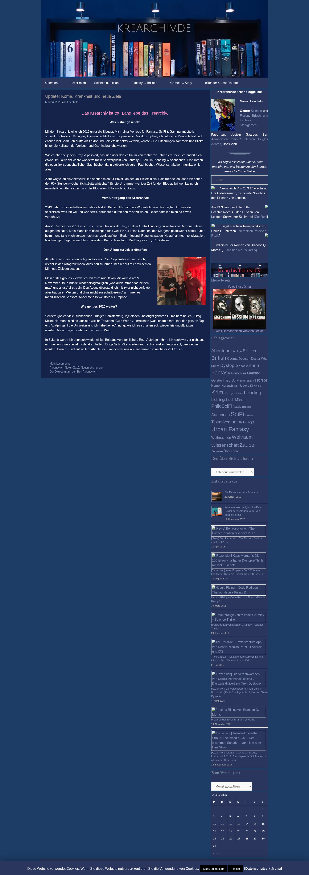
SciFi (237, 414)
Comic (232, 358)
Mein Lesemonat (60, 363)
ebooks (243, 365)
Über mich (78, 83)
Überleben (231, 451)
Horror (261, 380)
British (218, 358)
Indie (236, 386)
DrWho (215, 365)
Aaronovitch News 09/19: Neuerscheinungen (76, 367)
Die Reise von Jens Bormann (241, 492)
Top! (251, 422)
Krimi (217, 392)
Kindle (257, 385)
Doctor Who (259, 358)
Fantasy (220, 372)
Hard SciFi (231, 380)
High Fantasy (247, 380)
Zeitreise (217, 451)
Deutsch (244, 358)
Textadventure (224, 422)
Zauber (247, 445)
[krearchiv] (154, 38)
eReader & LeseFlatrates (222, 83)
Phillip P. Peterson (242, 139)
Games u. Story (181, 83)
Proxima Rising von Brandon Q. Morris (233, 719)
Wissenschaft (225, 445)
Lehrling (252, 392)
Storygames (248, 125)
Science (256, 110)
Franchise (238, 373)
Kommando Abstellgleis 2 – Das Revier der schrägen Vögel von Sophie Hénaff (242, 511)
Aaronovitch (219, 139)
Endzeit (254, 365)
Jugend (244, 385)
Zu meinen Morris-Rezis (239, 250)
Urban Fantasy (230, 429)
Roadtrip (246, 407)
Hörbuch (227, 385)
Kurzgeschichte (234, 393)
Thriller (243, 422)
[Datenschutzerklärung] (263, 868)
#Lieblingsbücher (239, 286)
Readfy (237, 406)
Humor (216, 385)
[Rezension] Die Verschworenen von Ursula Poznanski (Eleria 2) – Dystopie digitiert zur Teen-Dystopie (239, 692)
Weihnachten (221, 437)
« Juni (216, 853)
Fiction (244, 115)
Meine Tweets (220, 280)
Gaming (253, 373)
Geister (216, 380)
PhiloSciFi (221, 406)
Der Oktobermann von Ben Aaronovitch (73, 371)
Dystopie (229, 365)
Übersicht (51, 83)
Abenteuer (221, 350)
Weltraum (242, 437)
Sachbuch (220, 414)
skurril (249, 415)
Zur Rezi (261, 216)
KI (251, 385)
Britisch (249, 351)
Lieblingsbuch (222, 400)
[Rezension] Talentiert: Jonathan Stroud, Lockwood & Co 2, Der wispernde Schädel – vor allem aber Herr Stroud (238, 756)
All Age (237, 351)
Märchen (241, 400)
